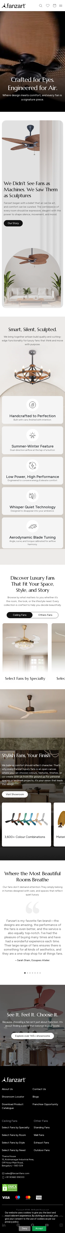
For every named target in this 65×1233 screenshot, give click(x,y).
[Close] (61, 574)
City (9, 621)
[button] (32, 649)
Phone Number (15, 610)
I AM (9, 632)
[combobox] (32, 638)
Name (10, 599)
